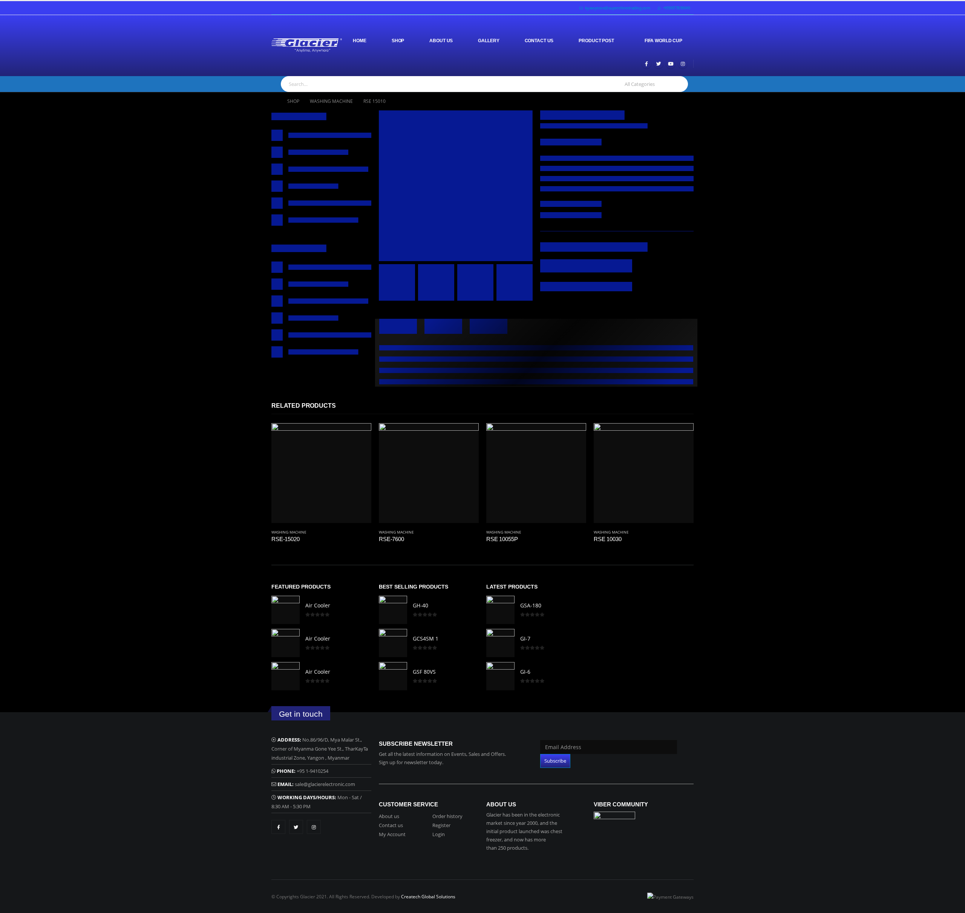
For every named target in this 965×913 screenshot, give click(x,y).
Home (359, 40)
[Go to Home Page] (274, 101)
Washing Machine (288, 532)
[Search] (678, 84)
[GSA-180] (500, 610)
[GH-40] (393, 610)
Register (441, 825)
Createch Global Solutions (428, 896)
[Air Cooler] (285, 610)
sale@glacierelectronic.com (325, 784)
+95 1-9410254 (312, 771)
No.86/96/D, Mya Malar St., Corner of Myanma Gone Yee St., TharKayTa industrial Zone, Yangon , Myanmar (319, 748)
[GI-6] (500, 676)
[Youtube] (671, 64)
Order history (447, 816)
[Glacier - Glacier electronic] (306, 45)
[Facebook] (646, 64)
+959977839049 (676, 8)
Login (438, 834)
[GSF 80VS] (393, 676)
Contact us (391, 825)
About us (389, 816)
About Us (441, 40)
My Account (392, 834)
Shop (398, 40)
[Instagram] (683, 64)
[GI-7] (500, 643)
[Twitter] (658, 64)
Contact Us (539, 40)
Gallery (488, 40)
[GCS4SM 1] (393, 643)
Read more (359, 435)
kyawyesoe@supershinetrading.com (618, 8)
